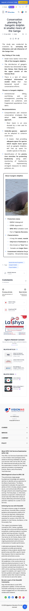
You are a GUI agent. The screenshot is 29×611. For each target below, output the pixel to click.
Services (14, 433)
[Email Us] (23, 7)
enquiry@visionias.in (14, 420)
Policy (14, 443)
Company (14, 438)
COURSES (14, 427)
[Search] (18, 12)
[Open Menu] (25, 606)
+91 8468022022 (14, 416)
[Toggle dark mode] (16, 7)
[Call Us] (20, 7)
